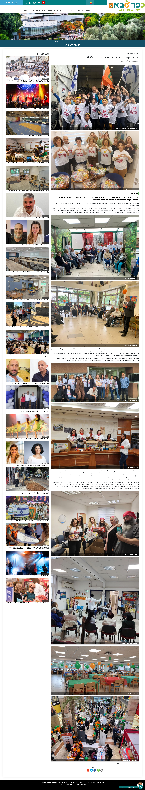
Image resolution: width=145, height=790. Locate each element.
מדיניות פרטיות (61, 782)
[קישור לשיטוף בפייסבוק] (95, 770)
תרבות (50, 10)
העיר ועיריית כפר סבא (84, 10)
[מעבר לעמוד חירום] (43, 2)
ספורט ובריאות (58, 10)
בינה (41, 782)
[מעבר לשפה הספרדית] (91, 2)
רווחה (38, 10)
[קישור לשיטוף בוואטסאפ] (98, 770)
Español (49, 782)
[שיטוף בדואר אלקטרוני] (88, 770)
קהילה (44, 10)
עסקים (26, 10)
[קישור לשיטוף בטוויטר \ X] (91, 770)
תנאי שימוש (54, 782)
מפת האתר (74, 782)
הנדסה (32, 10)
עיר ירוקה (73, 10)
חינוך (66, 10)
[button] (29, 2)
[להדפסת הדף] (101, 770)
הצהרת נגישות (68, 782)
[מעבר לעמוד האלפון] (39, 2)
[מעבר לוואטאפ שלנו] (34, 2)
